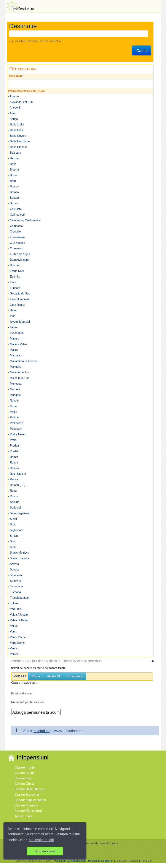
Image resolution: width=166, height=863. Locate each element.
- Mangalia (14, 366)
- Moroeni (14, 389)
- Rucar (12, 490)
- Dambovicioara (18, 259)
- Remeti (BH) (16, 485)
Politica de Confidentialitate (70, 860)
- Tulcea (13, 603)
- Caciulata (15, 209)
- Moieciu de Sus (18, 378)
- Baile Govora (17, 135)
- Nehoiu (13, 400)
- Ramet (13, 456)
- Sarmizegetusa (18, 513)
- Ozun (12, 406)
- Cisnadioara (16, 237)
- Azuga (13, 118)
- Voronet (13, 654)
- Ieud (11, 316)
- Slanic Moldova (18, 552)
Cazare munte (24, 767)
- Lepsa (13, 327)
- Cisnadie (14, 231)
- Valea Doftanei (18, 620)
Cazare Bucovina (26, 794)
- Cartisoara (15, 226)
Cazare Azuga (24, 773)
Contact (133, 860)
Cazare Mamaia (25, 805)
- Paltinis (13, 417)
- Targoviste (15, 586)
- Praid (12, 440)
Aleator (52, 676)
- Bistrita (13, 169)
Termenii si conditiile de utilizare (33, 860)
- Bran (12, 180)
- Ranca (13, 462)
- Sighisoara (15, 530)
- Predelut (14, 451)
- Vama (12, 631)
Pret (35, 676)
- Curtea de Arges (19, 254)
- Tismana (14, 592)
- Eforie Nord (16, 271)
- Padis (12, 411)
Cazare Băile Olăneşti (29, 789)
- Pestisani (15, 428)
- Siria (12, 541)
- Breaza (13, 192)
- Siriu (12, 547)
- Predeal (13, 445)
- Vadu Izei (15, 609)
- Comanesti (15, 248)
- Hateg (12, 310)
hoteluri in (41, 731)
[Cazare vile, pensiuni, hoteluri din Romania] (20, 5)
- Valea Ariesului (18, 614)
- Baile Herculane (19, 141)
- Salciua (13, 502)
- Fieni (12, 282)
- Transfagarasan (18, 597)
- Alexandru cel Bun (20, 102)
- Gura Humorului (18, 299)
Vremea (20, 833)
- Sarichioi (14, 507)
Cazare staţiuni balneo (30, 800)
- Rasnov (13, 468)
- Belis (12, 164)
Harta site (146, 860)
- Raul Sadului (17, 473)
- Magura (13, 338)
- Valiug (13, 625)
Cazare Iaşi (22, 778)
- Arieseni (14, 107)
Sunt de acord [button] (45, 851)
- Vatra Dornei (16, 642)
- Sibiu (12, 524)
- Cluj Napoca (16, 242)
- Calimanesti (16, 214)
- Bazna (13, 158)
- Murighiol (14, 395)
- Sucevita (14, 580)
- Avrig (12, 113)
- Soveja (13, 569)
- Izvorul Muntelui (19, 321)
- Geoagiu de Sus (19, 293)
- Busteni (13, 197)
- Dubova (13, 265)
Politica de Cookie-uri (100, 860)
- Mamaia (14, 355)
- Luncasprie (16, 333)
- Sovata (13, 564)
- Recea (13, 479)
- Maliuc (13, 349)
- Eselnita (14, 276)
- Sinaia (13, 535)
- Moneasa (14, 383)
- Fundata (14, 287)
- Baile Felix (15, 130)
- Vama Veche (17, 637)
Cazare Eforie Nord (28, 811)
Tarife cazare (23, 816)
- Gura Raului (16, 304)
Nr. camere (75, 676)
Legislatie (121, 860)
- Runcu (13, 496)
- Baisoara (14, 152)
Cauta (141, 50)
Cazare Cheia (24, 783)
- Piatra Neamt (17, 434)
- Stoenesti (15, 575)
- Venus (13, 648)
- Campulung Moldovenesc (25, 220)
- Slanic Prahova (18, 558)
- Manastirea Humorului (22, 361)
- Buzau (13, 203)
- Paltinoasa (15, 423)
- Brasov (13, 186)
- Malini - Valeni (17, 344)
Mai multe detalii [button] (41, 840)
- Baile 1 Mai (16, 124)
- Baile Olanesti (17, 147)
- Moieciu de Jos (18, 372)
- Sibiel (12, 518)
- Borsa (12, 175)
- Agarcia (13, 96)
